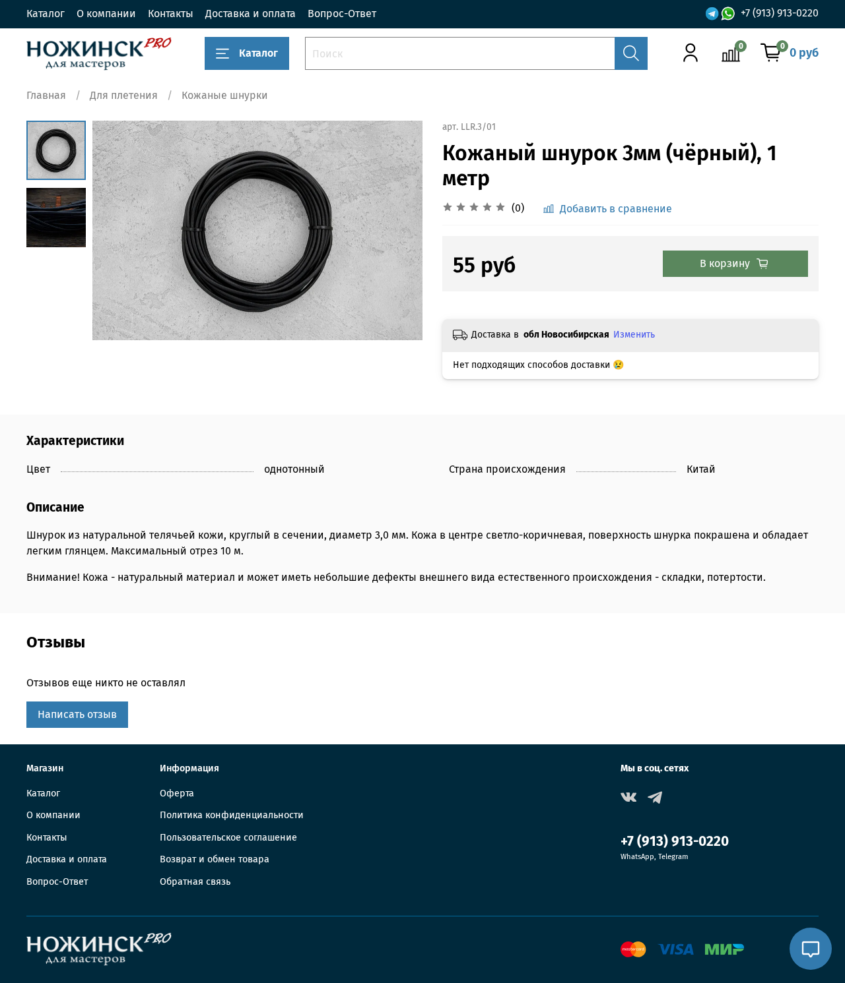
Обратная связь (195, 881)
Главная (46, 95)
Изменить (634, 334)
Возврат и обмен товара (214, 859)
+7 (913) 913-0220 (780, 13)
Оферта (177, 793)
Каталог (45, 13)
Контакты (170, 13)
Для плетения (124, 95)
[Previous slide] (119, 230)
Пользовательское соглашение (228, 837)
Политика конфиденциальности (232, 815)
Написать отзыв (77, 714)
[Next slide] (396, 230)
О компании (106, 13)
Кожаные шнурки (225, 95)
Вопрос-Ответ (342, 13)
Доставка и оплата (250, 13)
